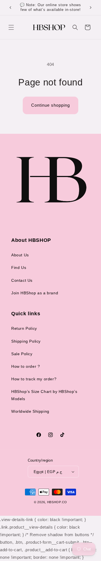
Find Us (18, 267)
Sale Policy (22, 354)
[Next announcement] (90, 7)
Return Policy (24, 328)
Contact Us (22, 280)
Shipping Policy (26, 341)
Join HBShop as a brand (34, 293)
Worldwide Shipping (30, 411)
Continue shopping (50, 105)
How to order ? (25, 366)
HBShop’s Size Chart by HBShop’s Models (44, 395)
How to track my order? (33, 379)
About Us (20, 255)
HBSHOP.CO (57, 502)
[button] (11, 27)
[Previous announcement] (10, 7)
